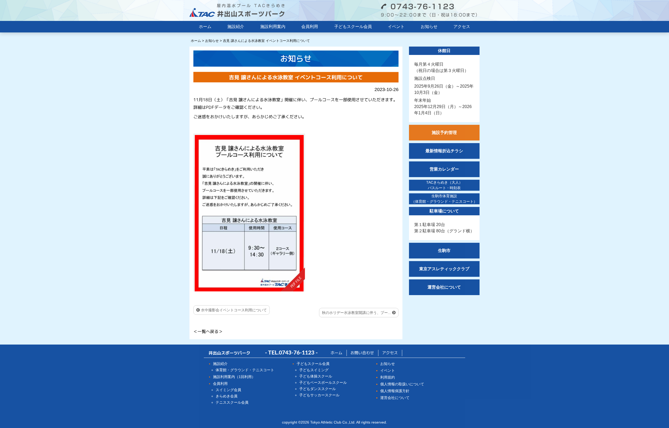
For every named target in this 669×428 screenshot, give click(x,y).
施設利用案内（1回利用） (234, 377)
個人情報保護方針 (395, 391)
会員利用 (309, 26)
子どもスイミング (313, 370)
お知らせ (429, 26)
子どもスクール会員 (353, 26)
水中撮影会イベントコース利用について (233, 310)
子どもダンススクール (317, 389)
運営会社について (395, 398)
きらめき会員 (227, 396)
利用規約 (387, 377)
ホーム (205, 26)
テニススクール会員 (232, 402)
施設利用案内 (272, 26)
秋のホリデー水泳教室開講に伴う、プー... (357, 313)
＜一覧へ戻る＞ (208, 331)
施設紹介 (235, 26)
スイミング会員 (228, 390)
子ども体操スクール (315, 376)
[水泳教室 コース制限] (249, 212)
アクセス (461, 26)
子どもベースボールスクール (323, 382)
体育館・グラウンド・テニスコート (245, 370)
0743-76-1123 (296, 353)
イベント (396, 26)
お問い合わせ (362, 353)
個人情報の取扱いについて (402, 384)
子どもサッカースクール (319, 395)
